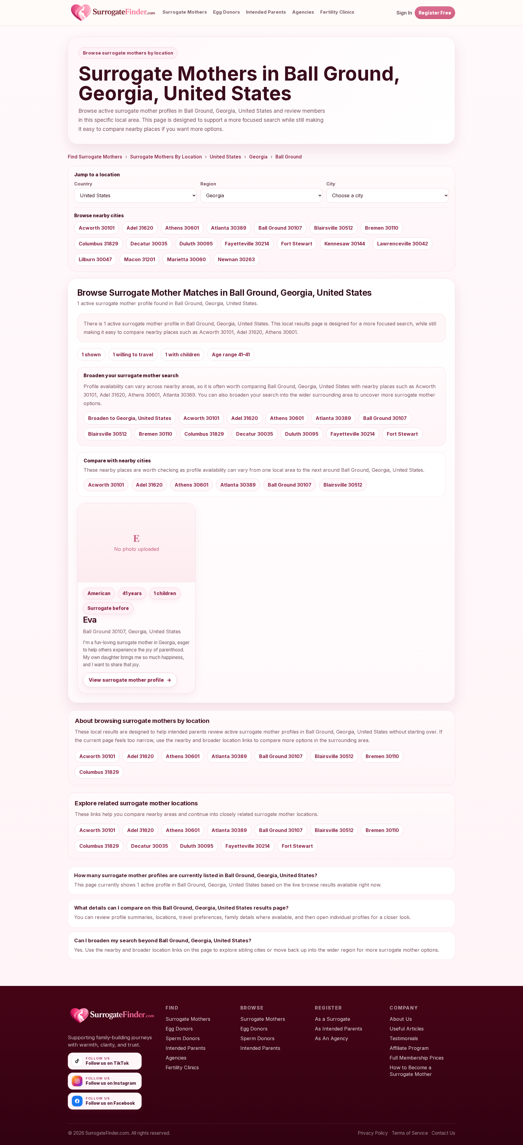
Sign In (404, 13)
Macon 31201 (139, 259)
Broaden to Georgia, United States (129, 418)
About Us (401, 1019)
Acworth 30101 (96, 228)
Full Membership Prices (417, 1058)
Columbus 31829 (98, 244)
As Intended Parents (338, 1029)
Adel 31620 (140, 228)
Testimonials (404, 1038)
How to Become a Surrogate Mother (411, 1070)
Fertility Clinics (337, 12)
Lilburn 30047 (95, 259)
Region (208, 183)
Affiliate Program (409, 1048)
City (330, 183)
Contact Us (443, 1133)
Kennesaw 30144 (344, 244)
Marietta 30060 (186, 259)
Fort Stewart (296, 244)
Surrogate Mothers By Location (166, 157)
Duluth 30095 (196, 244)
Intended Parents (266, 12)
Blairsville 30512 (333, 228)
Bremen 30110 (381, 228)
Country (83, 183)
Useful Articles (407, 1029)
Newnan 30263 (236, 259)
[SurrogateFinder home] (119, 12)
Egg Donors (226, 12)
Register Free (435, 13)
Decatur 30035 (148, 244)
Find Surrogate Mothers (95, 157)
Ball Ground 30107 (280, 228)
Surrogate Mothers (185, 12)
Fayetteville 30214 (247, 244)
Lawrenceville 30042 (402, 244)
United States (225, 157)
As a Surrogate (332, 1019)
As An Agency (331, 1038)
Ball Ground (288, 157)
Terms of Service (410, 1133)
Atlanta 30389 (228, 228)
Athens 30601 (182, 228)
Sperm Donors (183, 1038)
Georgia (258, 157)
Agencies (303, 12)
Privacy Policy (373, 1133)
